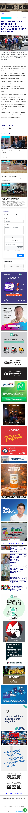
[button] (23, 1)
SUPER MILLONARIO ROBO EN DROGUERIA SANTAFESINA (11, 199)
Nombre (6, 218)
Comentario (6, 224)
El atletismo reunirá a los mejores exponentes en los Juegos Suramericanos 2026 (13, 175)
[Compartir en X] (7, 128)
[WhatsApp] (26, 1)
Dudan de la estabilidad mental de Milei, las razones (12, 151)
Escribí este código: (9, 237)
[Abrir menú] (3, 14)
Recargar (20, 247)
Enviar (20, 255)
